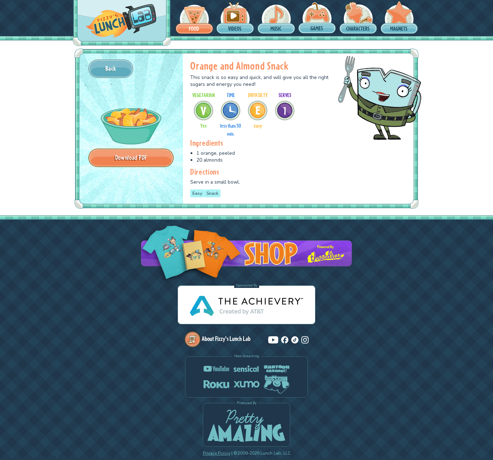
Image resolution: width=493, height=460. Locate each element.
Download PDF (131, 157)
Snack (212, 193)
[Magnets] (399, 18)
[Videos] (235, 18)
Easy (197, 193)
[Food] (194, 18)
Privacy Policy (216, 453)
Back (110, 68)
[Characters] (358, 18)
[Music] (276, 18)
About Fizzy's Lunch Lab (226, 338)
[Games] (317, 18)
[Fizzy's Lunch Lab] (121, 21)
